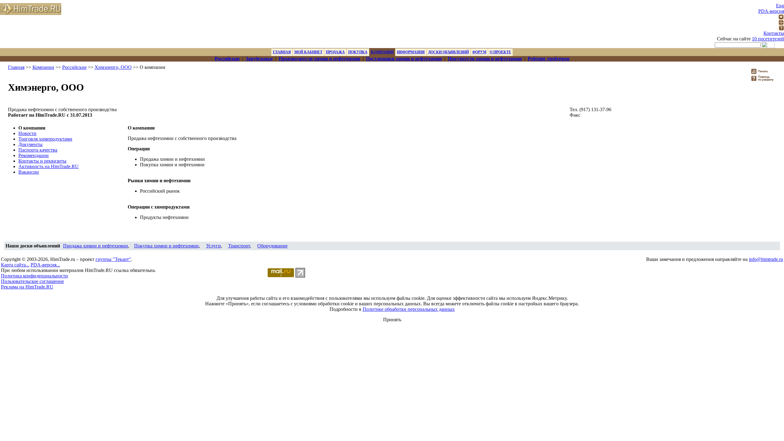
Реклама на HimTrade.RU (27, 286)
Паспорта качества (37, 150)
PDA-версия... (45, 264)
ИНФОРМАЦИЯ (411, 52)
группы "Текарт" (113, 259)
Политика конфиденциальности (34, 275)
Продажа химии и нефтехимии (95, 245)
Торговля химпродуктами (45, 138)
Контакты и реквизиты (42, 161)
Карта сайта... (15, 264)
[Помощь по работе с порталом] (781, 29)
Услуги (213, 245)
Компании (43, 67)
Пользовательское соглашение (32, 281)
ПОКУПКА (358, 52)
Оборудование (272, 245)
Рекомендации (33, 155)
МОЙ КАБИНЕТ (308, 52)
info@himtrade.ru (766, 259)
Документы (30, 144)
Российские (74, 67)
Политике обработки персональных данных (409, 309)
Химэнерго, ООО (113, 67)
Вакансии (28, 172)
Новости (27, 133)
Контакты (773, 33)
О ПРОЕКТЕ (500, 52)
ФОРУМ (479, 52)
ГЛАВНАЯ (282, 52)
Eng (780, 5)
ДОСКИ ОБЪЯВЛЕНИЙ (448, 52)
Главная (16, 67)
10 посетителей (768, 38)
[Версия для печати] (763, 73)
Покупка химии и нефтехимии (166, 245)
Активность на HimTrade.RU (48, 166)
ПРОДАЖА (335, 52)
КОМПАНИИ (382, 52)
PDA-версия (771, 11)
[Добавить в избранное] (781, 18)
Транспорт (239, 245)
